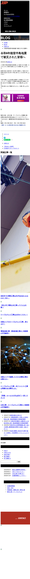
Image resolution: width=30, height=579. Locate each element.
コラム (6, 24)
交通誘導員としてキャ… (19, 475)
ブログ (6, 22)
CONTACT (6, 34)
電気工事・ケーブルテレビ (14, 492)
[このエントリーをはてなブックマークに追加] (4, 138)
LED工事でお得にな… (18, 474)
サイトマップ (8, 26)
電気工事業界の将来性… (19, 470)
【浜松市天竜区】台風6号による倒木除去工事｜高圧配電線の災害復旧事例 (16, 422)
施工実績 (7, 456)
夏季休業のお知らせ (16, 415)
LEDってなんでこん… (18, 472)
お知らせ (9, 62)
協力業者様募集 (8, 20)
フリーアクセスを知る (13, 16)
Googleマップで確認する (8, 560)
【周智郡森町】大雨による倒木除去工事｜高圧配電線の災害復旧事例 (16, 418)
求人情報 (7, 458)
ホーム (6, 10)
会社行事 (7, 454)
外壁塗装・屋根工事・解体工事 (16, 490)
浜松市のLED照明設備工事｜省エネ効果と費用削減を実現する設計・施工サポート (16, 427)
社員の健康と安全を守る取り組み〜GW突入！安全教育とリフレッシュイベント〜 (16, 433)
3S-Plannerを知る (9, 14)
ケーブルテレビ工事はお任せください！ (14, 315)
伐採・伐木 (10, 488)
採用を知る (7, 18)
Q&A (5, 451)
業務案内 (6, 12)
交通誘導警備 (11, 486)
